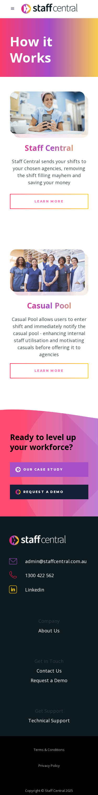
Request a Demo (49, 680)
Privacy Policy (49, 765)
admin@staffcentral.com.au (56, 561)
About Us (49, 630)
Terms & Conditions (49, 749)
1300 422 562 (39, 575)
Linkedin (34, 590)
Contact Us (49, 671)
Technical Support (49, 720)
